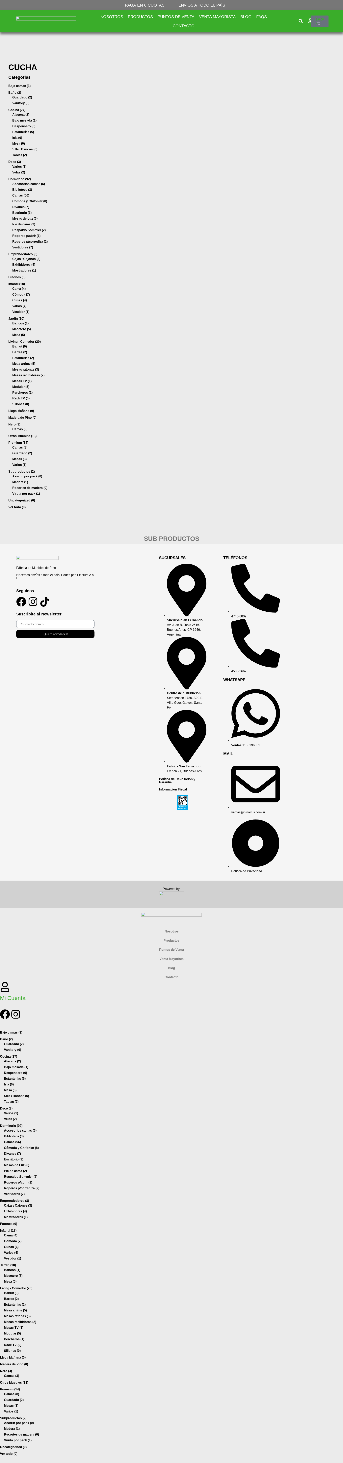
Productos (140, 17)
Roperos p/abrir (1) (26, 236)
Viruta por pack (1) (26, 493)
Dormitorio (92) (19, 179)
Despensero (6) (23, 126)
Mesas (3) (19, 459)
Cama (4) (19, 288)
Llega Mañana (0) (21, 411)
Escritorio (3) (22, 212)
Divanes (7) (20, 207)
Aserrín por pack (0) (27, 476)
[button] (301, 21)
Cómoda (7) (21, 294)
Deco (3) (14, 162)
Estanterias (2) (23, 358)
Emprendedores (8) (22, 254)
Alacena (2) (20, 114)
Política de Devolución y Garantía (177, 780)
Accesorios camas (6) (28, 184)
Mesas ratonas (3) (25, 369)
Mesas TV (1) (22, 381)
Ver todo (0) (17, 507)
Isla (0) (17, 137)
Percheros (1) (22, 392)
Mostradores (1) (24, 270)
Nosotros (111, 17)
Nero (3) (14, 424)
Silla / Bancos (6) (24, 149)
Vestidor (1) (20, 311)
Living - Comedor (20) (24, 341)
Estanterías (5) (23, 132)
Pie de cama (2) (23, 224)
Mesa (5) (18, 335)
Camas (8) (19, 447)
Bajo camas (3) (19, 86)
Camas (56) (20, 195)
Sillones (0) (20, 404)
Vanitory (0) (20, 103)
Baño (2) (14, 92)
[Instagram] (33, 602)
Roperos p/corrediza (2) (30, 241)
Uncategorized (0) (21, 500)
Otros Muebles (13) (22, 436)
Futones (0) (16, 277)
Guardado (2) (22, 97)
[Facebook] (21, 602)
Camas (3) (19, 429)
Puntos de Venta (176, 17)
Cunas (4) (19, 300)
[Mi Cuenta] (5, 987)
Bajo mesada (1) (24, 120)
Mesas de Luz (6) (25, 218)
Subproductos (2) (21, 471)
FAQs (261, 17)
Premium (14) (18, 442)
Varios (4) (19, 306)
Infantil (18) (16, 284)
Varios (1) (19, 166)
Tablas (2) (19, 155)
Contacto (184, 26)
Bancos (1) (20, 323)
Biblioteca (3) (22, 189)
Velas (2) (18, 172)
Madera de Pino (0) (22, 417)
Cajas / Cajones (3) (26, 259)
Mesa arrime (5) (23, 363)
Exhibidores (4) (23, 264)
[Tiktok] (45, 602)
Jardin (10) (16, 318)
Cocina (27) (16, 110)
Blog (245, 17)
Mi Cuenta (13, 998)
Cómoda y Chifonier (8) (29, 201)
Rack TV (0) (21, 398)
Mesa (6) (18, 143)
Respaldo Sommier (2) (29, 230)
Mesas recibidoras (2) (28, 375)
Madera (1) (20, 482)
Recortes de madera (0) (29, 488)
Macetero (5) (21, 329)
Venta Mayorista (217, 17)
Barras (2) (19, 352)
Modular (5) (20, 386)
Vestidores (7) (22, 247)
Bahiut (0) (19, 346)
